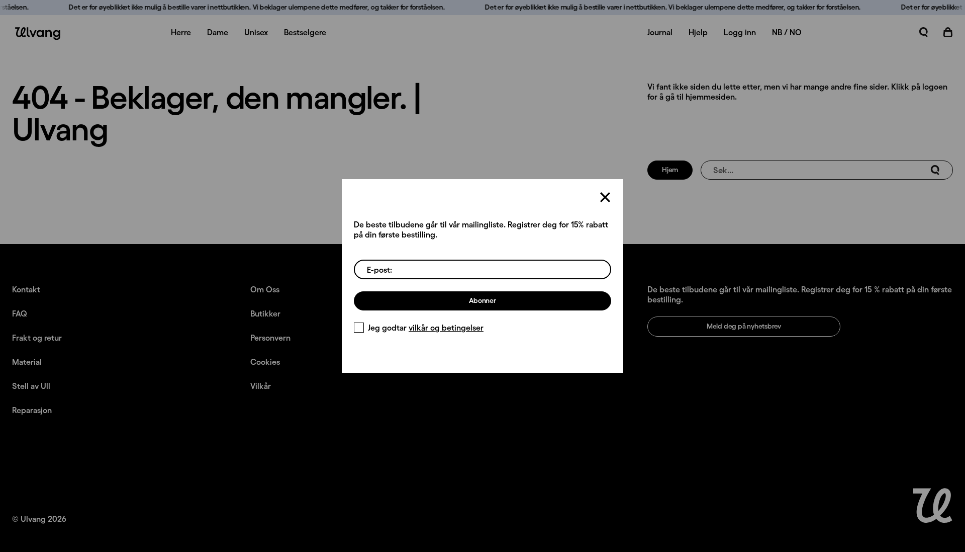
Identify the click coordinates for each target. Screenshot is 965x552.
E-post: (379, 269)
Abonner (482, 300)
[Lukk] (605, 197)
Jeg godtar (426, 327)
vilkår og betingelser (446, 327)
